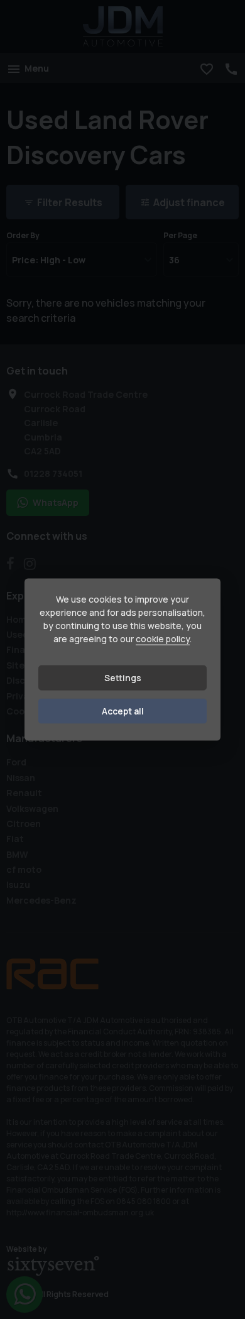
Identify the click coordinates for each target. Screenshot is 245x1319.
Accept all (123, 711)
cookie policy (163, 639)
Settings (122, 678)
